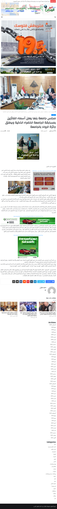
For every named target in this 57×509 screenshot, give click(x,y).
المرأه (54, 456)
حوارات (54, 471)
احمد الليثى (51, 130)
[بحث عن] (55, 17)
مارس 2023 (53, 425)
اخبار (49, 111)
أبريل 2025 (53, 364)
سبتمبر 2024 (53, 381)
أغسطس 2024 (52, 383)
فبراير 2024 (53, 398)
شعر (55, 478)
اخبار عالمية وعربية (52, 446)
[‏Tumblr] (31, 281)
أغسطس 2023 (52, 413)
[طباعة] (13, 281)
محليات (54, 493)
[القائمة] (2, 17)
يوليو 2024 (53, 386)
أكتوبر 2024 (53, 378)
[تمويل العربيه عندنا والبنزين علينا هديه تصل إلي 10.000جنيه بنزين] (28, 220)
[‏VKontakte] (20, 281)
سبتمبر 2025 (53, 351)
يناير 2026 (54, 342)
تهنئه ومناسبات (53, 464)
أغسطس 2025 (52, 354)
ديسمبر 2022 (53, 432)
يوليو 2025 (53, 356)
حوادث (54, 468)
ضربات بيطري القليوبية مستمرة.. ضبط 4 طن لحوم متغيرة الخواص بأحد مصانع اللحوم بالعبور (28, 314)
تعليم (55, 459)
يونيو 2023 (53, 418)
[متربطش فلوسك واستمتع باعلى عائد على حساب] (28, 43)
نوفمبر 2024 (53, 376)
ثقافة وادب (53, 466)
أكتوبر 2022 (53, 437)
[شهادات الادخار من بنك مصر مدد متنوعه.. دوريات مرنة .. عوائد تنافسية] (44, 181)
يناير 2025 (54, 371)
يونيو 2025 (53, 359)
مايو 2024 (54, 391)
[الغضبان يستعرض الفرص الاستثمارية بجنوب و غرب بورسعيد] (8, 306)
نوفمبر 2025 (53, 346)
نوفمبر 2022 (53, 435)
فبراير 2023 (53, 427)
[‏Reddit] (24, 281)
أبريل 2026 (53, 334)
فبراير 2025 (53, 369)
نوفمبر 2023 (53, 405)
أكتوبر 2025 (53, 349)
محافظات (46, 111)
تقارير (55, 461)
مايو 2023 (54, 420)
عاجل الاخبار (53, 483)
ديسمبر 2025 (53, 344)
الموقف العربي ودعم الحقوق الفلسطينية (41, 1)
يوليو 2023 (53, 415)
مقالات (54, 495)
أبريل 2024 (53, 393)
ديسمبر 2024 (53, 373)
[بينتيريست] (27, 281)
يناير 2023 (54, 430)
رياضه (55, 476)
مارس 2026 (53, 337)
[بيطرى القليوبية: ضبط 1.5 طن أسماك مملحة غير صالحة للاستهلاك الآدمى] (47, 306)
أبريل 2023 (53, 423)
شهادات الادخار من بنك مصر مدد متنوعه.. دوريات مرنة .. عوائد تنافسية (44, 170)
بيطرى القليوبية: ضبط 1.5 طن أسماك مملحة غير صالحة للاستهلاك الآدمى (47, 313)
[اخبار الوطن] (28, 9)
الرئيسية (53, 111)
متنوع (55, 488)
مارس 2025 (53, 366)
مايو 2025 (54, 361)
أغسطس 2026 (52, 324)
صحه (55, 481)
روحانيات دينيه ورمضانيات (51, 473)
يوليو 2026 (53, 327)
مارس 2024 (53, 396)
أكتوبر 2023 (53, 408)
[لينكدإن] (35, 281)
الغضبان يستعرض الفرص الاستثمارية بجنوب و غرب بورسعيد (9, 313)
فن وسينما (54, 486)
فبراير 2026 (53, 339)
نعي (55, 498)
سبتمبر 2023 (53, 410)
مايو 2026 (54, 332)
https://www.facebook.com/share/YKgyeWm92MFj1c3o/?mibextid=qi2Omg (28, 216)
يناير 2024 (54, 400)
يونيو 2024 (53, 388)
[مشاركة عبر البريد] (17, 281)
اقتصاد (54, 454)
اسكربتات (54, 451)
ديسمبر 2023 (53, 403)
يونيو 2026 (53, 329)
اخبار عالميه (53, 449)
